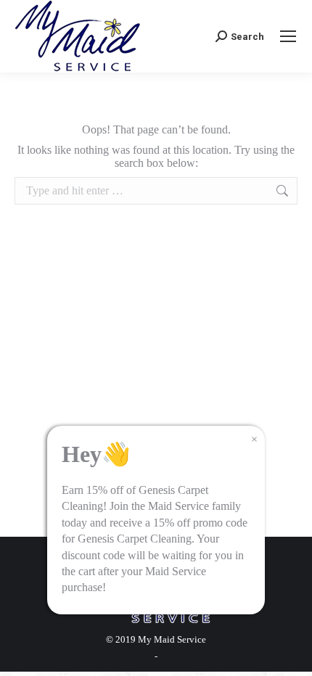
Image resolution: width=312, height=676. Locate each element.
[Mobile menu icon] (288, 36)
